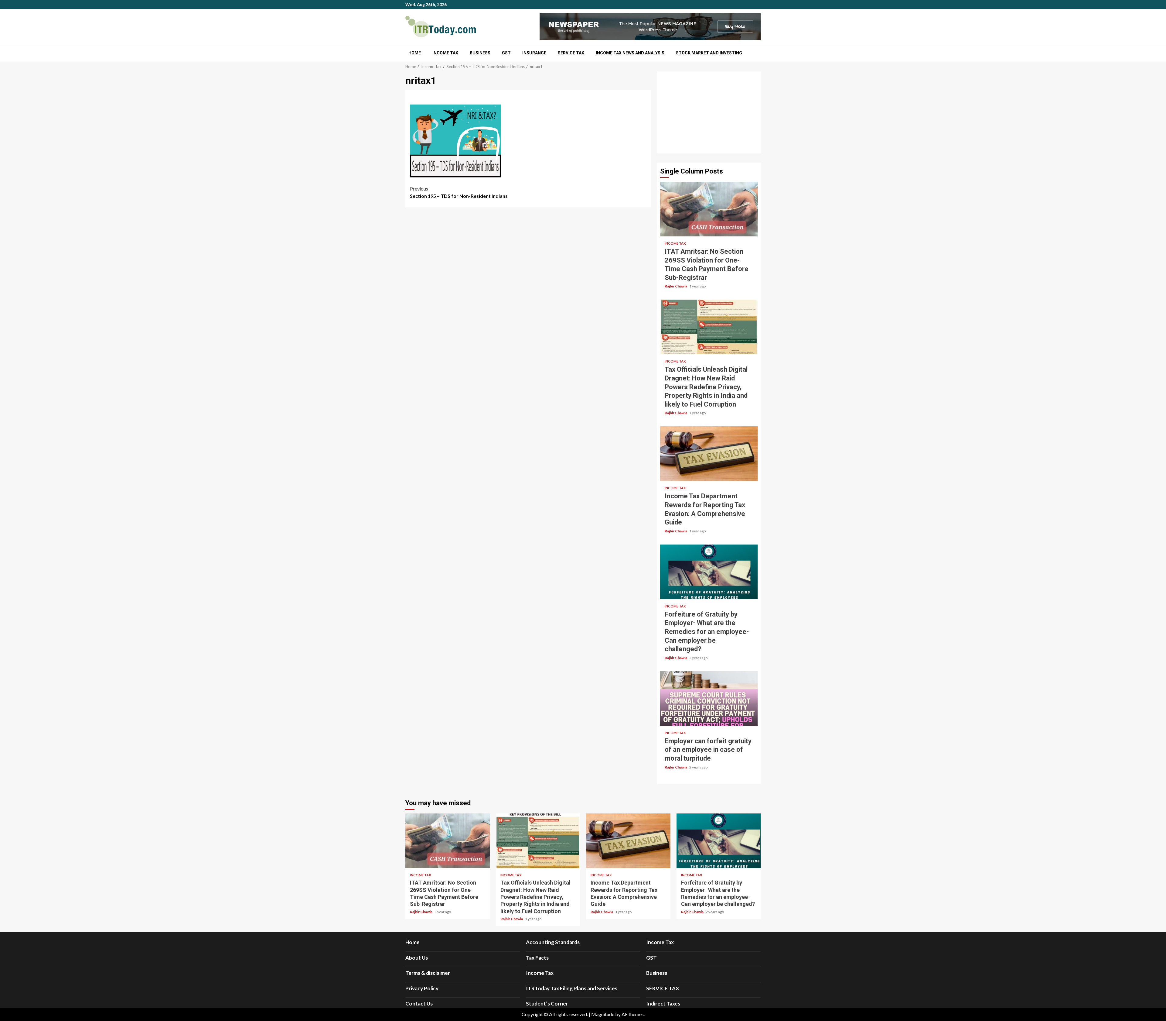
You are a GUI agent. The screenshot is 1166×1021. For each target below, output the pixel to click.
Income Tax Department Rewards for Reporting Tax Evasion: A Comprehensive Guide (709, 453)
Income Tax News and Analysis (630, 52)
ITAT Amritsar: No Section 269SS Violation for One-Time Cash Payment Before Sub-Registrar (709, 209)
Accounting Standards (553, 942)
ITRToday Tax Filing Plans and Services (571, 988)
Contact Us (419, 1003)
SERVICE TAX (571, 52)
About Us (416, 957)
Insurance (534, 52)
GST (506, 52)
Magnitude (602, 1014)
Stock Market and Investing (709, 52)
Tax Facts (537, 957)
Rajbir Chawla (676, 286)
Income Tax (445, 52)
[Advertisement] (709, 112)
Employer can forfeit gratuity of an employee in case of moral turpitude (709, 698)
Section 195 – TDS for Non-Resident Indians (459, 192)
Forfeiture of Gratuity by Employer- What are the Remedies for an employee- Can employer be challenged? (709, 572)
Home (414, 52)
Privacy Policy (421, 988)
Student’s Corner (547, 1003)
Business (480, 52)
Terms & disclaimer (427, 973)
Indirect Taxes (663, 1003)
